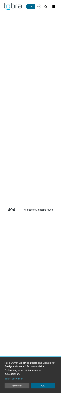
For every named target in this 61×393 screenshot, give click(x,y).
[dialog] (30, 375)
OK (43, 385)
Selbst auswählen (14, 378)
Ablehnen (17, 385)
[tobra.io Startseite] (13, 6)
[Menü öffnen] (54, 6)
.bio (38, 6)
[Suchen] (46, 6)
